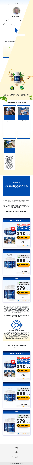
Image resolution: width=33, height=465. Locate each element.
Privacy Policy (16, 451)
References (16, 447)
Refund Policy (16, 453)
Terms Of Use (16, 448)
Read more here (24, 459)
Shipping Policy (16, 452)
